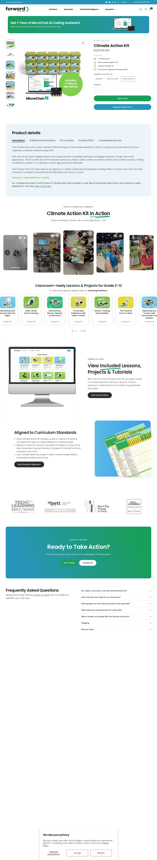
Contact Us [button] (88, 563)
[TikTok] (115, 2)
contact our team (41, 595)
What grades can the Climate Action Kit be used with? (105, 603)
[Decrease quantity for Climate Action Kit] (96, 89)
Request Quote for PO (122, 107)
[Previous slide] (7, 252)
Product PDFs (86, 140)
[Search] (140, 9)
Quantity (97, 85)
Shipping (85, 623)
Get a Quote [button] (69, 563)
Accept (77, 853)
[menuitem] (15, 2)
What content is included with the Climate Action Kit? (105, 616)
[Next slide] (149, 252)
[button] (100, 395)
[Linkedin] (118, 2)
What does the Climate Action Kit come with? (101, 610)
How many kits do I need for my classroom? (101, 597)
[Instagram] (112, 2)
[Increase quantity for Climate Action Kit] (103, 89)
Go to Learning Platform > (14, 2)
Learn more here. (42, 186)
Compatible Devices (109, 140)
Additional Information (42, 140)
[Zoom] (83, 43)
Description (18, 140)
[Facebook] (106, 2)
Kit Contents (67, 140)
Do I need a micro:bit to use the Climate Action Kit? (104, 591)
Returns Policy (87, 629)
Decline (101, 853)
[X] (109, 2)
